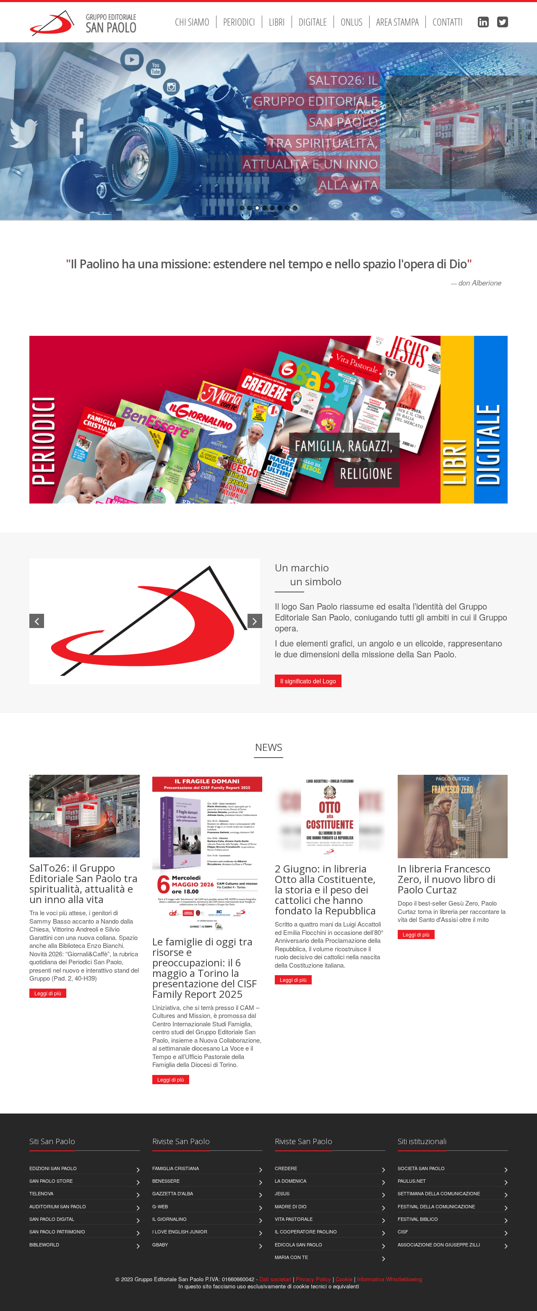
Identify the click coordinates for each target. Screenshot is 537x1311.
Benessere (166, 1180)
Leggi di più (47, 993)
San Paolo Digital (51, 1218)
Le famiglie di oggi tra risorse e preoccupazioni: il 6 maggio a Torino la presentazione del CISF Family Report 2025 (204, 968)
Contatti (448, 22)
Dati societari (275, 1279)
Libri (277, 22)
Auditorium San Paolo (57, 1206)
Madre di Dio (291, 1206)
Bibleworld (44, 1244)
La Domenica (290, 1180)
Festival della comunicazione (436, 1206)
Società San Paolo (421, 1168)
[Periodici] (235, 432)
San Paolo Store (51, 1180)
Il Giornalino (169, 1218)
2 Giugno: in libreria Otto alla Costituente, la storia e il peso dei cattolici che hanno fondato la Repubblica (325, 889)
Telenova (41, 1193)
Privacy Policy (313, 1279)
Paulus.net (412, 1180)
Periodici (239, 22)
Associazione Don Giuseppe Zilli (439, 1244)
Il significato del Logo (308, 681)
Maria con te (291, 1257)
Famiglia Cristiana (175, 1168)
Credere (286, 1168)
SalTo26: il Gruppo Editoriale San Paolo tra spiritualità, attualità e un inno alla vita (83, 883)
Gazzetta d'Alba (172, 1193)
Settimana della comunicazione (439, 1193)
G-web (160, 1206)
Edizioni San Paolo (53, 1168)
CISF (403, 1231)
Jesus (282, 1193)
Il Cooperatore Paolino (306, 1231)
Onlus (351, 22)
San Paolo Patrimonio (57, 1231)
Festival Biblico (418, 1218)
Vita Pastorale (294, 1218)
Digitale (313, 22)
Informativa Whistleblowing (389, 1279)
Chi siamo (192, 22)
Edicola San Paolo (298, 1244)
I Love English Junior (179, 1231)
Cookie (344, 1279)
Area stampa (397, 22)
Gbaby (160, 1244)
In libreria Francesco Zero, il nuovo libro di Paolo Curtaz (446, 879)
